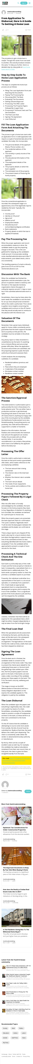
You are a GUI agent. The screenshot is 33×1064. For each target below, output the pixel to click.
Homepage (5, 1054)
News (24, 1038)
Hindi (13, 1028)
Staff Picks (15, 1038)
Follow (28, 791)
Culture (15, 1033)
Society (5, 1028)
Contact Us (19, 1056)
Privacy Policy (26, 1056)
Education (6, 1033)
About (10, 1054)
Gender (5, 1038)
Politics (21, 1028)
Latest (24, 1033)
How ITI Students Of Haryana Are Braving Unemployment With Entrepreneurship (16, 760)
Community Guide (6, 1056)
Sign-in (24, 3)
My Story (5, 1042)
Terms (13, 1056)
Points (23, 1054)
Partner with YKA (17, 1054)
